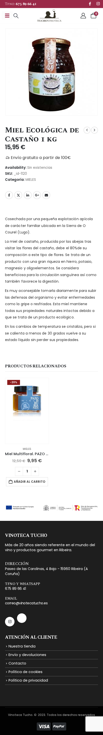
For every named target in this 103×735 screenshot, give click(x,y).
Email (46, 195)
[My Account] (83, 15)
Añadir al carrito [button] (29, 481)
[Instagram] (98, 3)
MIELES (31, 179)
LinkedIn (28, 195)
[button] (16, 15)
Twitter (18, 195)
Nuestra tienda (22, 646)
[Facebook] (90, 3)
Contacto (17, 663)
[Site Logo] (49, 15)
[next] (94, 130)
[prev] (87, 130)
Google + (37, 195)
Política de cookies (25, 671)
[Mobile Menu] (7, 15)
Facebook (9, 195)
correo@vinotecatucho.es (26, 603)
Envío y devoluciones (27, 654)
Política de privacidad (28, 680)
